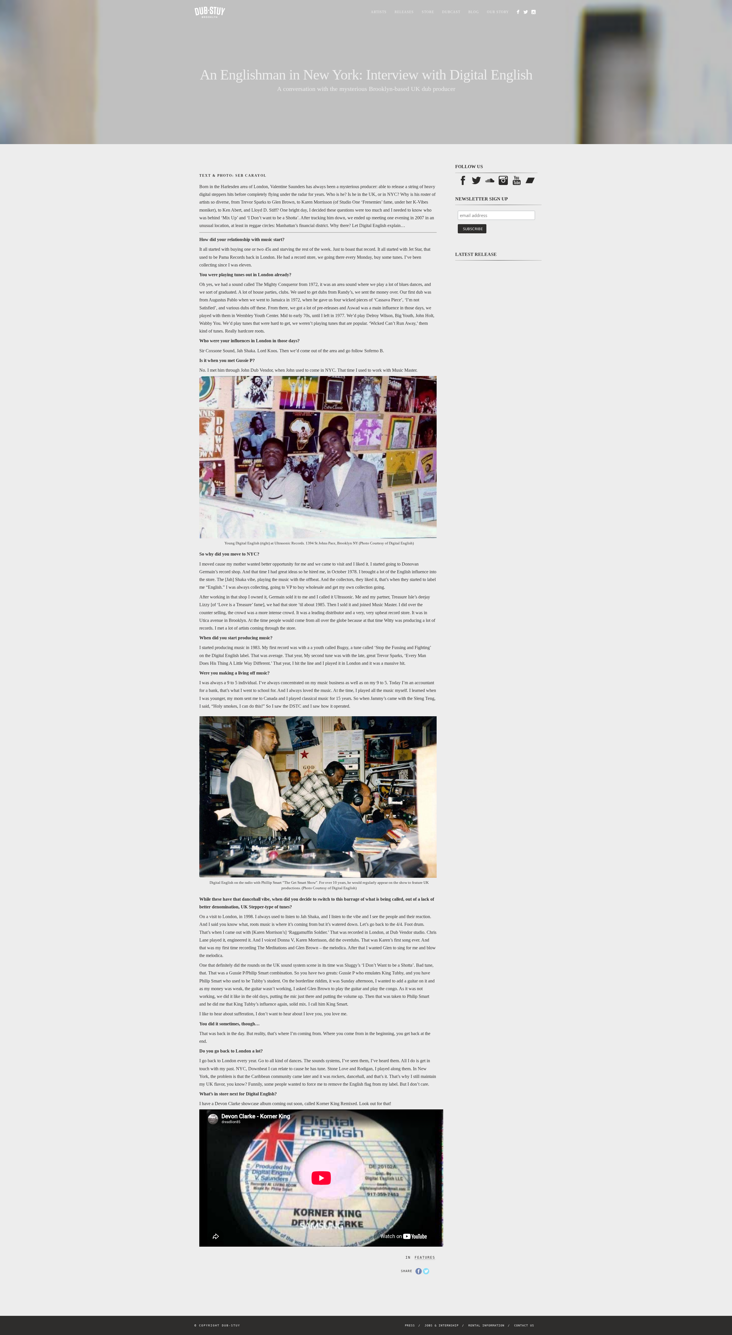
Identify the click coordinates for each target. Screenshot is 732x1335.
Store (428, 12)
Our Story (498, 12)
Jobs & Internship (442, 1325)
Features (425, 1258)
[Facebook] (518, 11)
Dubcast (451, 12)
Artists (379, 12)
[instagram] (533, 11)
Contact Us (524, 1325)
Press (410, 1325)
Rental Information (486, 1325)
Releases (404, 12)
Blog (473, 12)
